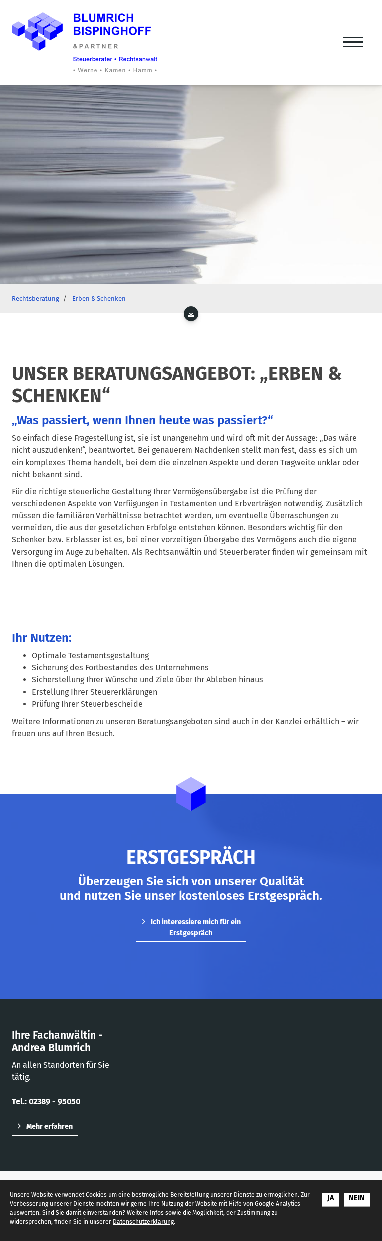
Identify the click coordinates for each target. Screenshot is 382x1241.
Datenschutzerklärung (143, 1221)
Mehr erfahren (49, 1126)
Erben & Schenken (99, 298)
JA (330, 1198)
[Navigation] (352, 42)
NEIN (357, 1198)
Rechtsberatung (35, 298)
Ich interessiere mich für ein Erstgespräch (196, 927)
